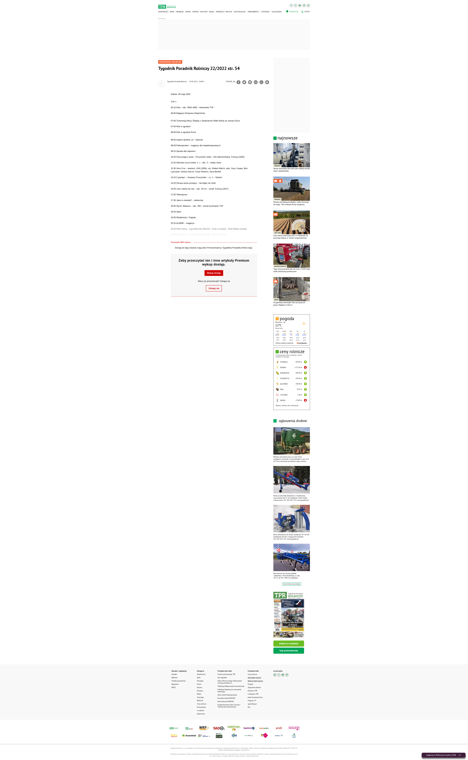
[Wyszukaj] (305, 11)
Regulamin (175, 684)
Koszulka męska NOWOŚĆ (226, 698)
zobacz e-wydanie (288, 643)
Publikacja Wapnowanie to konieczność (231, 686)
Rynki (172, 12)
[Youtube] (299, 5)
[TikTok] (308, 5)
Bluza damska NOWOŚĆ (226, 701)
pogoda (287, 318)
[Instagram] (295, 5)
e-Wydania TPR (253, 694)
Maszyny (203, 12)
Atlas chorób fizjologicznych (227, 695)
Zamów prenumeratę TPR (226, 674)
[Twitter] (304, 5)
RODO (174, 687)
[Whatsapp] (261, 82)
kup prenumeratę (289, 650)
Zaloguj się (214, 288)
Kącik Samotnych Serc (255, 697)
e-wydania (265, 12)
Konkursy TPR (252, 691)
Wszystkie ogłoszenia (291, 584)
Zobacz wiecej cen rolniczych (287, 405)
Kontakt (174, 674)
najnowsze (288, 138)
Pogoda (250, 684)
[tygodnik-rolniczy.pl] (167, 6)
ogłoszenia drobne (293, 420)
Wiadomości (163, 12)
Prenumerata (253, 12)
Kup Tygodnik (222, 678)
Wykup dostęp (214, 273)
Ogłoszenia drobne (254, 687)
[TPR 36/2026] (288, 615)
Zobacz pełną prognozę (284, 343)
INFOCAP (229, 12)
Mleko (211, 12)
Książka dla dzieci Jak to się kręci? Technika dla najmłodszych (229, 706)
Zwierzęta (220, 12)
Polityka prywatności (179, 681)
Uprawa (195, 12)
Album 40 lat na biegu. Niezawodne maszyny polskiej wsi (230, 682)
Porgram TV (252, 701)
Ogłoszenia (277, 12)
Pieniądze (180, 12)
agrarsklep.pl (252, 704)
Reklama (174, 678)
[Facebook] (291, 5)
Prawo (188, 12)
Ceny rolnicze (240, 12)
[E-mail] (256, 82)
